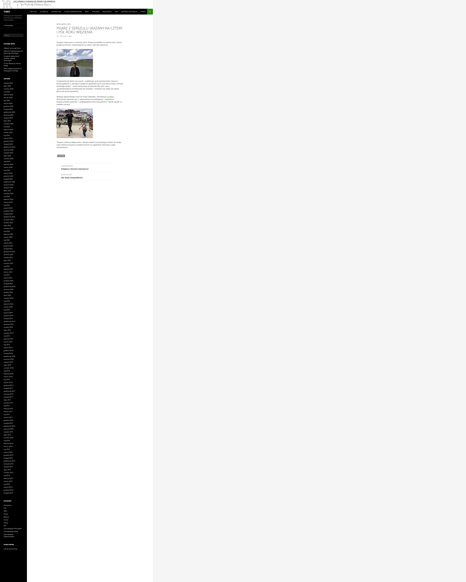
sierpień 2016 (8, 432)
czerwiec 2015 (8, 473)
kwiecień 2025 (8, 130)
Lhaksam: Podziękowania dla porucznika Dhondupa (13, 52)
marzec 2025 (8, 132)
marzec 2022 (8, 237)
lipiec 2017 (7, 400)
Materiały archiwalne (129, 11)
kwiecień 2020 (8, 304)
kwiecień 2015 (8, 478)
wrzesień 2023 (8, 185)
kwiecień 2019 (8, 339)
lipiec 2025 (7, 121)
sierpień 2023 (8, 188)
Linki (116, 11)
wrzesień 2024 (8, 150)
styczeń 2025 (8, 138)
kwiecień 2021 (8, 269)
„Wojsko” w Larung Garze (12, 48)
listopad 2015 (8, 458)
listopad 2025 (8, 109)
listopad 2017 (8, 388)
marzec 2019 (8, 342)
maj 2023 (7, 196)
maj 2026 (7, 92)
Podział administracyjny (73, 11)
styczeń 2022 (8, 243)
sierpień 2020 (8, 292)
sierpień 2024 (8, 153)
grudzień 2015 (8, 455)
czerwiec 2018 (8, 368)
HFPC (69, 24)
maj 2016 (7, 441)
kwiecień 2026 (8, 95)
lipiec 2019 (7, 330)
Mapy (87, 11)
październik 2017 (9, 391)
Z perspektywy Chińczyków (13, 528)
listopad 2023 (8, 179)
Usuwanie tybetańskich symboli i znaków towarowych (11, 58)
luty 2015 (7, 484)
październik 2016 (9, 426)
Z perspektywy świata (11, 531)
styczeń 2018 (8, 382)
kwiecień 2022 (8, 234)
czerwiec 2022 (8, 228)
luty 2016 (7, 449)
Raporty (6, 517)
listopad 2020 (8, 284)
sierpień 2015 (8, 467)
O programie (8, 25)
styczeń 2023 (8, 208)
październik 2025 (9, 112)
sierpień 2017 (8, 397)
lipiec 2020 (7, 295)
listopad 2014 (8, 493)
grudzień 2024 (8, 141)
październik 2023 (9, 182)
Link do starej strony (10, 549)
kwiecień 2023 (8, 199)
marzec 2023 (8, 202)
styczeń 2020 (8, 313)
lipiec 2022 (7, 225)
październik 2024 (9, 147)
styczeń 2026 (8, 103)
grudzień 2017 (8, 385)
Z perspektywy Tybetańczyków (9, 535)
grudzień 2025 (8, 106)
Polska (6, 514)
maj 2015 (7, 475)
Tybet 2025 (33, 11)
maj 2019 (7, 336)
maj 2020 (7, 301)
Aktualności (61, 24)
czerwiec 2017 (8, 403)
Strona (6, 520)
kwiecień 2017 (8, 409)
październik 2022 (9, 217)
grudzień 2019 (8, 316)
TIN (5, 526)
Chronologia (56, 11)
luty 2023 (7, 205)
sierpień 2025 (8, 118)
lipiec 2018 (7, 365)
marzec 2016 (8, 446)
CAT (5, 508)
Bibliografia (107, 11)
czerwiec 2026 (8, 89)
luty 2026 (7, 100)
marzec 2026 (8, 98)
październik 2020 (9, 286)
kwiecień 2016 (8, 443)
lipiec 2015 (7, 470)
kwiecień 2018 (8, 374)
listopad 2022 (8, 214)
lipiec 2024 (7, 156)
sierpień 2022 (8, 223)
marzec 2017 (8, 411)
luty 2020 (7, 310)
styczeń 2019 (8, 348)
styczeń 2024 (8, 173)
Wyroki (61, 156)
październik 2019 (9, 321)
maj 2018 (7, 371)
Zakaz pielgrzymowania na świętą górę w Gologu (13, 69)
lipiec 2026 (7, 86)
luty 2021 (7, 275)
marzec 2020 (8, 307)
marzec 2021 (8, 272)
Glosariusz (44, 11)
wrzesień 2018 (8, 359)
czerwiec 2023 (8, 193)
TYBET (7, 11)
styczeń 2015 (8, 487)
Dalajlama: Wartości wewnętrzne (75, 167)
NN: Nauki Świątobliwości (72, 176)
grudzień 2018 (8, 350)
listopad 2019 (8, 318)
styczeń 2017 (8, 417)
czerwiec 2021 (8, 263)
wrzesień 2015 (8, 464)
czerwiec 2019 (8, 333)
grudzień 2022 (8, 211)
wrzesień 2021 (8, 255)
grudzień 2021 (8, 246)
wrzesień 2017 (8, 394)
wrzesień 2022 (8, 220)
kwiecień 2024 (8, 164)
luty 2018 (7, 380)
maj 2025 (7, 127)
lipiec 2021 (7, 260)
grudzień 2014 (8, 490)
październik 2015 (9, 461)
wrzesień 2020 (8, 289)
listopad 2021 (8, 249)
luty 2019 (7, 345)
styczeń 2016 (8, 452)
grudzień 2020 (8, 281)
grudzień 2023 (8, 176)
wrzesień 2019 (8, 324)
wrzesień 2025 (8, 115)
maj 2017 (7, 406)
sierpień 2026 (8, 83)
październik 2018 (9, 356)
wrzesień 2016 (8, 429)
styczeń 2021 (8, 278)
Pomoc (143, 11)
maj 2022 (7, 231)
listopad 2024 (8, 144)
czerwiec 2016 (8, 438)
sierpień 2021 (8, 257)
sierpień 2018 (8, 362)
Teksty (6, 523)
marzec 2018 (8, 377)
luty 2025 (7, 135)
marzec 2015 (8, 481)
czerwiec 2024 (8, 159)
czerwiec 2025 (8, 124)
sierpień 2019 (8, 327)
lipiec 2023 (7, 191)
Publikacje (95, 11)
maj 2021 (7, 266)
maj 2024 (7, 161)
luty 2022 (7, 240)
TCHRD (110, 97)
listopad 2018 (8, 353)
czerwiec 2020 (8, 298)
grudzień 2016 (8, 420)
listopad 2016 (8, 423)
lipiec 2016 (7, 435)
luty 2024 (7, 170)
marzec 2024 (8, 167)
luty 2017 (7, 414)
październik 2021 (9, 252)
